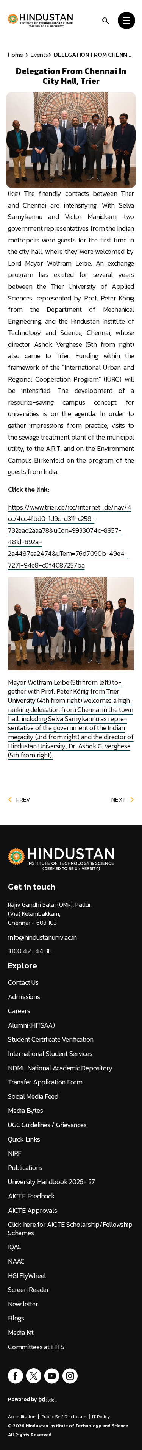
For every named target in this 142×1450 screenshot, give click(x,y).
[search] (105, 20)
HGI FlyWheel (27, 1276)
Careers (19, 1011)
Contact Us (23, 982)
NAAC (16, 1261)
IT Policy (101, 1416)
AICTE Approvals (32, 1210)
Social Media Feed (33, 1096)
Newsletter (23, 1304)
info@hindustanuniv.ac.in (42, 937)
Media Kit (21, 1332)
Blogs (16, 1318)
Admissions (24, 997)
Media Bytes (25, 1110)
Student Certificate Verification (51, 1039)
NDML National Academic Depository (60, 1068)
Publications (25, 1168)
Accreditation (22, 1416)
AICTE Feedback (31, 1196)
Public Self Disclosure (63, 1416)
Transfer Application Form (45, 1082)
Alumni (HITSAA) (31, 1025)
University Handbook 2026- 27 (51, 1182)
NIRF (15, 1153)
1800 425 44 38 (30, 951)
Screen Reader (28, 1290)
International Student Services (50, 1054)
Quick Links (24, 1139)
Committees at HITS (36, 1347)
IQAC (15, 1247)
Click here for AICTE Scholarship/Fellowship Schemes (70, 1228)
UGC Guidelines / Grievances (47, 1125)
